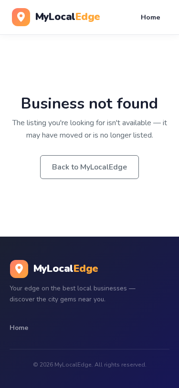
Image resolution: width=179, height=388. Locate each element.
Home (150, 17)
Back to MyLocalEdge (89, 167)
